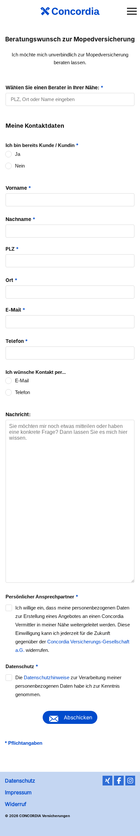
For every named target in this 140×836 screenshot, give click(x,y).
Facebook (119, 780)
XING (107, 780)
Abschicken (78, 717)
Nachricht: (18, 414)
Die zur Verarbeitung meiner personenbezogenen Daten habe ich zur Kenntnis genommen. (68, 686)
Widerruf (15, 804)
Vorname (18, 188)
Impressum (18, 792)
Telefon (17, 341)
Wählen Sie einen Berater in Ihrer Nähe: (54, 87)
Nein (20, 166)
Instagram (130, 780)
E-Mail (15, 310)
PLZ (12, 249)
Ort (11, 280)
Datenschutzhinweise (46, 677)
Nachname (20, 219)
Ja (17, 154)
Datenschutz (20, 780)
